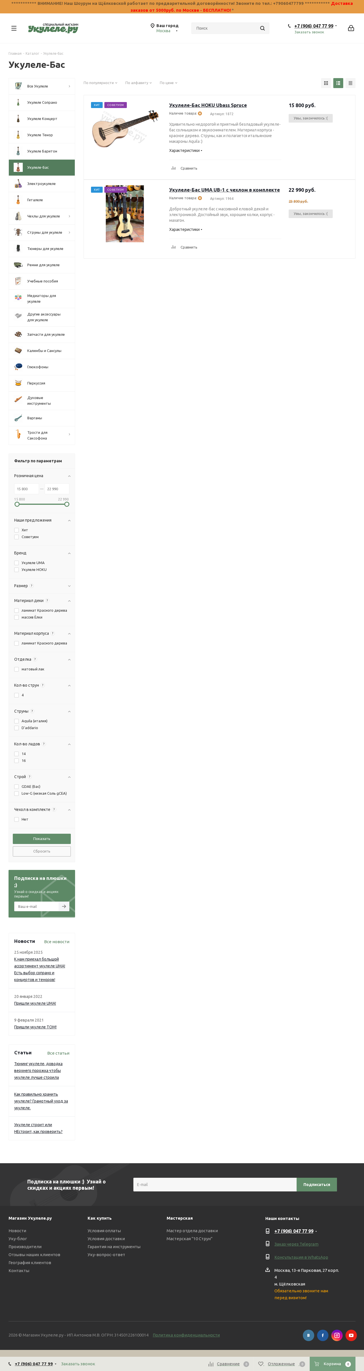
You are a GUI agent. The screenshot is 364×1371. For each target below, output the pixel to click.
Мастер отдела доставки (192, 1230)
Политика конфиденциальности (186, 1335)
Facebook (322, 1335)
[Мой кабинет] (351, 28)
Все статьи (58, 1053)
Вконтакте (308, 1335)
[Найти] (262, 28)
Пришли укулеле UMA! (35, 1003)
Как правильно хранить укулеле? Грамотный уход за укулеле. (41, 1101)
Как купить (100, 1218)
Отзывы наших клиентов (34, 1254)
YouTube (351, 1335)
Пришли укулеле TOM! (35, 1027)
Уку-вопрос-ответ (106, 1254)
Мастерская (180, 1218)
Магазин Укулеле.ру (30, 1218)
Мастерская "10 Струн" (189, 1238)
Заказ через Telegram (296, 1244)
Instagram (337, 1335)
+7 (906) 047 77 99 (313, 26)
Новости (17, 1230)
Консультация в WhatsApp (301, 1257)
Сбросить (41, 851)
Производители (25, 1246)
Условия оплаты (104, 1230)
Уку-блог (18, 1238)
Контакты (19, 1270)
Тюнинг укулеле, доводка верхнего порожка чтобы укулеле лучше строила (38, 1070)
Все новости (56, 941)
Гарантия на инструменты (114, 1246)
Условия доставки (106, 1238)
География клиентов (30, 1262)
